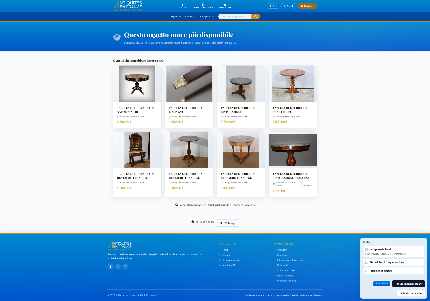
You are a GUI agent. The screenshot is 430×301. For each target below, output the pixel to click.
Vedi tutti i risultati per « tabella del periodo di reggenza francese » (217, 204)
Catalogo (230, 223)
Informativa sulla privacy (290, 259)
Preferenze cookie (286, 280)
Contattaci (282, 254)
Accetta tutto (381, 283)
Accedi (290, 6)
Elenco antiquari (230, 259)
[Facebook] (111, 267)
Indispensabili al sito (381, 249)
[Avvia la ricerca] (255, 16)
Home (225, 249)
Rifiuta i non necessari (409, 283)
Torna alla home (205, 221)
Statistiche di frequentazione (387, 262)
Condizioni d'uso (286, 270)
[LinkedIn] (118, 267)
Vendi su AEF (228, 265)
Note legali (282, 265)
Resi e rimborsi (285, 275)
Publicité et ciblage (381, 270)
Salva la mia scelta (411, 292)
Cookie (366, 242)
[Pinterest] (125, 267)
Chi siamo (282, 249)
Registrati (309, 6)
